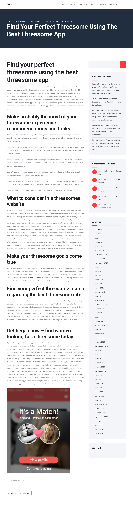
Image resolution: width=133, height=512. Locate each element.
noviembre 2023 (101, 338)
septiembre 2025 (101, 263)
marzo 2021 (99, 392)
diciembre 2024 (101, 300)
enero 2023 (99, 359)
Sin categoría (24, 493)
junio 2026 (99, 238)
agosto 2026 (100, 230)
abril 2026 (98, 246)
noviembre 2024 (101, 304)
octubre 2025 (100, 259)
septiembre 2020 (101, 417)
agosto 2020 (100, 421)
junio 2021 (98, 379)
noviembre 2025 (101, 255)
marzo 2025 (99, 288)
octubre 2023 (100, 342)
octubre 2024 (100, 309)
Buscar (123, 64)
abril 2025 (98, 284)
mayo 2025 (99, 280)
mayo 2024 (99, 321)
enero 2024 (99, 329)
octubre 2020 (100, 413)
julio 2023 (98, 350)
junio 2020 (99, 429)
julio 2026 (98, 234)
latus (10, 4)
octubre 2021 (100, 367)
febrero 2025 (100, 292)
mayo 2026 (99, 242)
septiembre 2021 (101, 371)
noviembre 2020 (101, 408)
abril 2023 (98, 354)
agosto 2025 (100, 267)
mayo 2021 (99, 383)
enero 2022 (99, 363)
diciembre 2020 (101, 404)
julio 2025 (98, 271)
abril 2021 (98, 388)
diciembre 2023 (100, 334)
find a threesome (36, 278)
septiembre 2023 (101, 346)
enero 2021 (99, 400)
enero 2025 (99, 296)
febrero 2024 (100, 325)
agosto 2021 (99, 375)
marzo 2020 (99, 433)
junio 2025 (99, 275)
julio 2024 (98, 313)
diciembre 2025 (101, 250)
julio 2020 (98, 425)
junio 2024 (99, 317)
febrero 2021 (99, 396)
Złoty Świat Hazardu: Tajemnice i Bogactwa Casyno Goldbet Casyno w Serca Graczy (106, 102)
